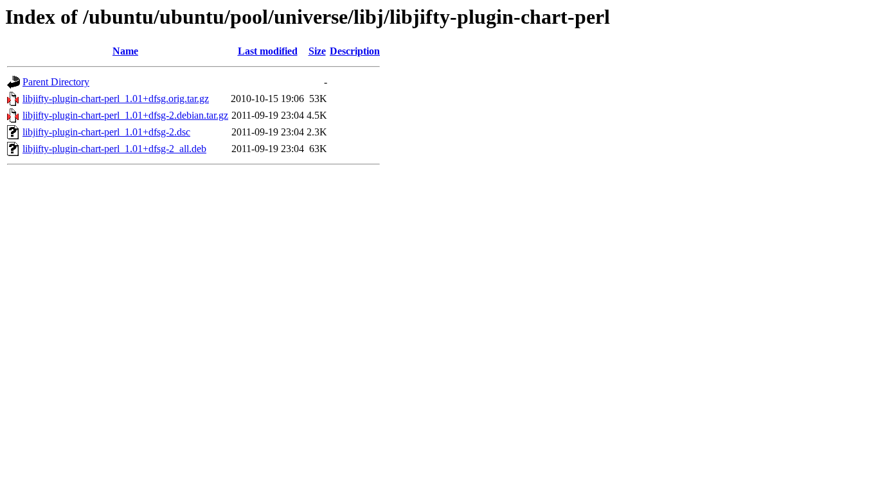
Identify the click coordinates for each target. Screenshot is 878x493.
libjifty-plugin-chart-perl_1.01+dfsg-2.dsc (106, 131)
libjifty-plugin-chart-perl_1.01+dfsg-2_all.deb (114, 148)
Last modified (268, 51)
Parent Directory (55, 81)
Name (125, 51)
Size (317, 51)
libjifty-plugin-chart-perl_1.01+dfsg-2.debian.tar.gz (125, 115)
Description (355, 51)
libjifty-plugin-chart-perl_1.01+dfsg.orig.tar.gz (115, 98)
